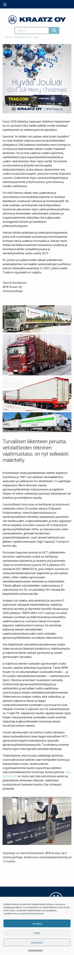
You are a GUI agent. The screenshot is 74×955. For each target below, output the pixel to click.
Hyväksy (37, 923)
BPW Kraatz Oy (22, 37)
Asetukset (37, 942)
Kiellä (37, 933)
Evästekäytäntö (35, 950)
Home (8, 37)
